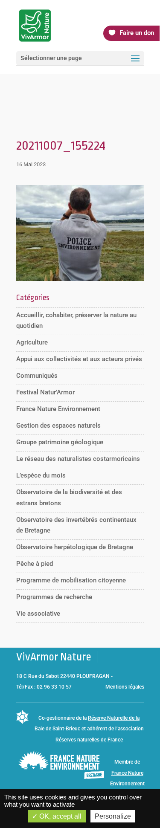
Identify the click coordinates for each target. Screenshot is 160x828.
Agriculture (32, 342)
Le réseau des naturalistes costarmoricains (78, 459)
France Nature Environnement (58, 409)
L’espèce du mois (41, 475)
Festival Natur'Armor (45, 392)
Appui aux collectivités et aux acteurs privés (79, 359)
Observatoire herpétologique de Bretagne (74, 547)
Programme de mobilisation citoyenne (71, 580)
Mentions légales (124, 687)
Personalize (113, 816)
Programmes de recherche (54, 597)
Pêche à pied (34, 563)
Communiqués (37, 375)
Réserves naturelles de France (89, 740)
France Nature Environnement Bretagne (127, 784)
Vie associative (38, 613)
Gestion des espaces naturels (58, 425)
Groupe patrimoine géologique (59, 442)
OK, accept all (59, 816)
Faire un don (136, 33)
